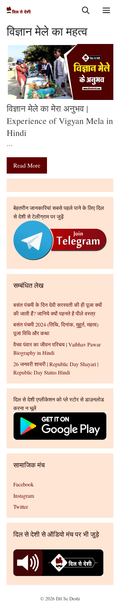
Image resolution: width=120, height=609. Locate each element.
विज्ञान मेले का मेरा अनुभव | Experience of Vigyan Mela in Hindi (60, 120)
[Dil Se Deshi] (19, 10)
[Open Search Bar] (85, 10)
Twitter (20, 506)
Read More (26, 165)
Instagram (23, 495)
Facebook (23, 484)
